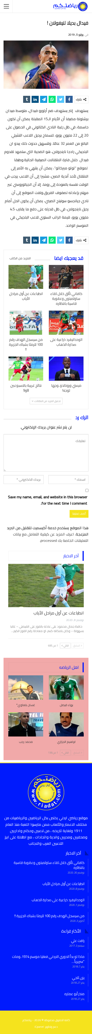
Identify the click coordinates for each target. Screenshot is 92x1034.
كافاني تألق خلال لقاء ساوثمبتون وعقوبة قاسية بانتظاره (49, 865)
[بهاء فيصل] (66, 687)
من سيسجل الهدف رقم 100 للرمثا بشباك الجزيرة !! (49, 915)
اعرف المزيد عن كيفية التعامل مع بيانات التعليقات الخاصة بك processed (50, 537)
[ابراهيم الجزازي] (66, 724)
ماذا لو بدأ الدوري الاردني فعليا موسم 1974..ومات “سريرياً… (48, 959)
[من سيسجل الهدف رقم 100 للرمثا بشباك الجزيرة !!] (25, 323)
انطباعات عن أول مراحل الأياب (58, 613)
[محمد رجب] (25, 724)
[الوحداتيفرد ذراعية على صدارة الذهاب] (66, 323)
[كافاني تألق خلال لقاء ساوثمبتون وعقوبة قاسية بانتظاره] (66, 277)
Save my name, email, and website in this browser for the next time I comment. (47, 500)
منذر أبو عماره (74, 993)
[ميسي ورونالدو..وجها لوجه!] (66, 369)
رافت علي (77, 940)
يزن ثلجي (78, 977)
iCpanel (39, 1026)
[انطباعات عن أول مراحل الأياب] (25, 277)
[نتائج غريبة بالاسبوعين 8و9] (25, 369)
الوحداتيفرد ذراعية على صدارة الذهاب (58, 899)
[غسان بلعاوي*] (25, 687)
